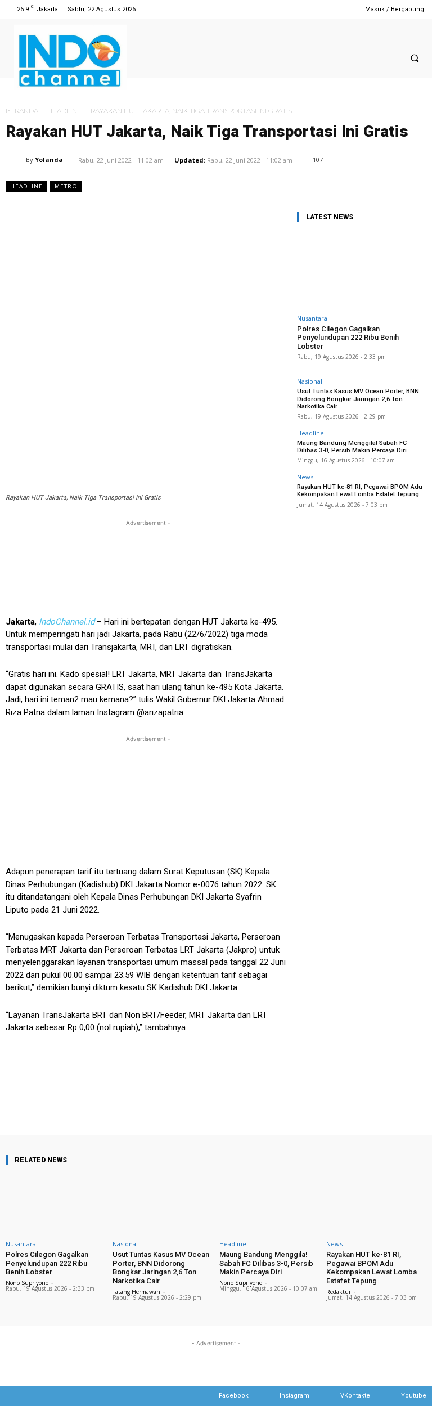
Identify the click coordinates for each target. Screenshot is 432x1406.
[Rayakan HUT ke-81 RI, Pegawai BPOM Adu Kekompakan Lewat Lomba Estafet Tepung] (376, 1204)
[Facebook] (299, 9)
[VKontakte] (329, 1396)
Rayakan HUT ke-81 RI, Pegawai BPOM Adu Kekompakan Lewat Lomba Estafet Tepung (359, 490)
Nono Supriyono (27, 1283)
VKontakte (355, 1395)
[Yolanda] (16, 159)
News (305, 477)
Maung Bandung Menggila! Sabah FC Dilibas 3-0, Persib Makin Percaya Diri (352, 446)
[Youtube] (342, 9)
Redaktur (338, 1292)
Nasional (309, 381)
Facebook (234, 1395)
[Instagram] (314, 9)
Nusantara (312, 318)
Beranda (22, 110)
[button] (414, 58)
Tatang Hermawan (136, 1292)
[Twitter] (328, 9)
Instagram (294, 1395)
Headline (64, 110)
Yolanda (49, 159)
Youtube (413, 1395)
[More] (371, 1103)
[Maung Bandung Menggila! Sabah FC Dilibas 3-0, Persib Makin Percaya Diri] (269, 1204)
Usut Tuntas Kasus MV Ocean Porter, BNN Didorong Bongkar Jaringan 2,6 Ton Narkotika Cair (358, 399)
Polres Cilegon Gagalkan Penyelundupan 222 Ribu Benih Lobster (348, 338)
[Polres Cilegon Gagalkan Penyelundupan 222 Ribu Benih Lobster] (361, 270)
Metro (66, 186)
